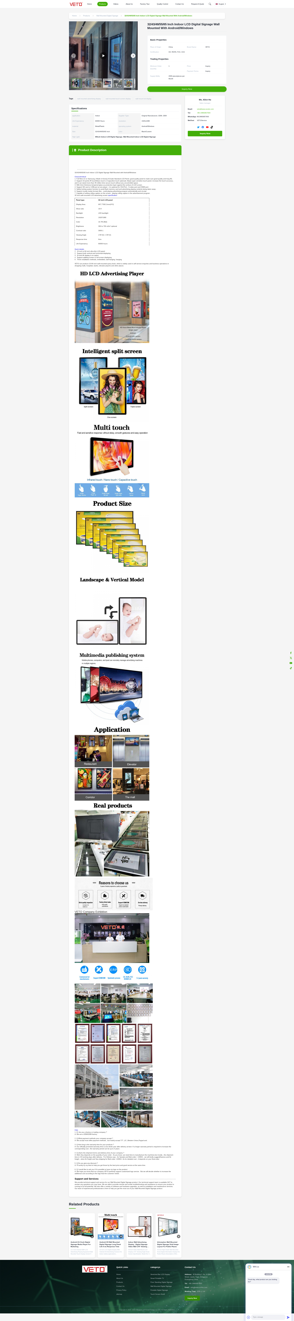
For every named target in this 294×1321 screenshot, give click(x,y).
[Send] (288, 1317)
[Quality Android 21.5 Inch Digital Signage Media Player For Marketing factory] (82, 1226)
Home (89, 4)
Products (102, 4)
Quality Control (162, 4)
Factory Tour (145, 4)
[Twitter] (290, 657)
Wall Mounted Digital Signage (161, 1286)
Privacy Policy (121, 1290)
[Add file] (248, 1317)
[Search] (210, 4)
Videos (115, 4)
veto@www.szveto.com (205, 109)
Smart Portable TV (157, 1278)
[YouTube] (290, 663)
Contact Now (82, 1254)
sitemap (119, 1294)
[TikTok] (290, 668)
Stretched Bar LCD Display (160, 1274)
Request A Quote (197, 4)
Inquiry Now (205, 134)
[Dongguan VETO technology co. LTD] (76, 4)
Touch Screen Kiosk (157, 1294)
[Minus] (288, 1266)
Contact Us (179, 4)
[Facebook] (290, 652)
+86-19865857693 (203, 113)
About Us (129, 4)
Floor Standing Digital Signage (161, 1282)
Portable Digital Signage (159, 1290)
